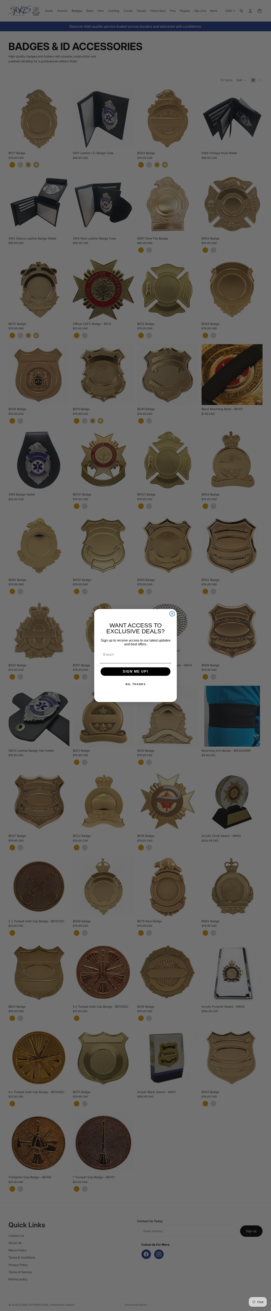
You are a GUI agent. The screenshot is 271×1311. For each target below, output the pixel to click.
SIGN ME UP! (135, 671)
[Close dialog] (172, 613)
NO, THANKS (136, 684)
